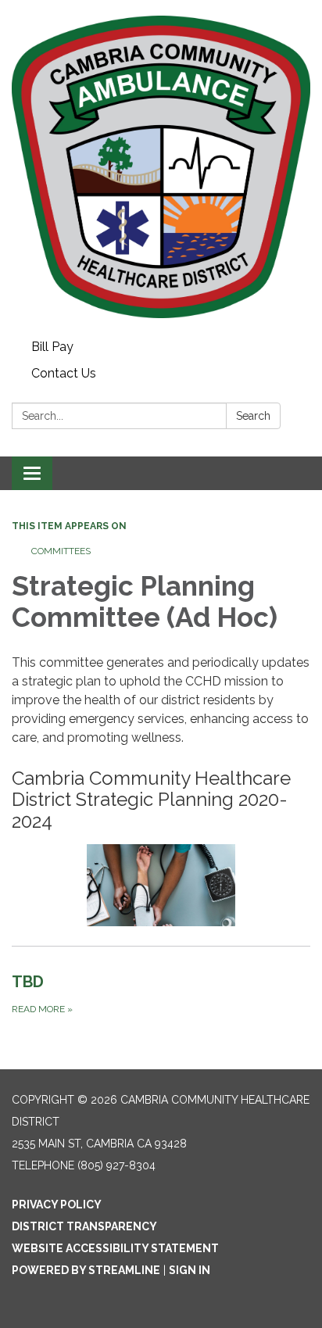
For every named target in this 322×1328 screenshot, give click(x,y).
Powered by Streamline (86, 1270)
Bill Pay (52, 346)
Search (253, 416)
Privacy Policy (57, 1204)
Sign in (189, 1270)
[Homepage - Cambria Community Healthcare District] (161, 167)
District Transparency (84, 1226)
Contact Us (63, 373)
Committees (61, 551)
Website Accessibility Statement (115, 1248)
